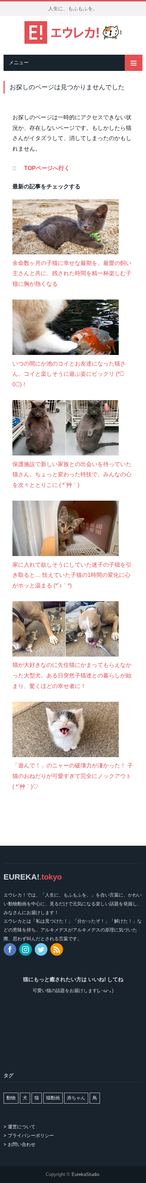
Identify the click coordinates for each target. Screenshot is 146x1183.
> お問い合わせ (19, 1144)
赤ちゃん (76, 1097)
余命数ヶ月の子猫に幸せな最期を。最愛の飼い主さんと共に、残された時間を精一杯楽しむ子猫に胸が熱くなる (71, 273)
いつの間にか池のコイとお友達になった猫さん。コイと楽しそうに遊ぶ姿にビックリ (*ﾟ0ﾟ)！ (69, 374)
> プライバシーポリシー (29, 1135)
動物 (11, 1097)
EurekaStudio (85, 1174)
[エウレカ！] (73, 31)
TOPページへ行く (47, 168)
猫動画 (53, 1097)
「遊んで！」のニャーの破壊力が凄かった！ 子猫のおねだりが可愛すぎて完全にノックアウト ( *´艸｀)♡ (72, 775)
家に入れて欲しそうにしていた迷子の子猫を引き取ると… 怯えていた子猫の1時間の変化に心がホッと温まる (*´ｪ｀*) (71, 575)
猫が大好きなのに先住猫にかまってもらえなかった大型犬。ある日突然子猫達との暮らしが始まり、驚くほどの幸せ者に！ (71, 675)
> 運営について (19, 1126)
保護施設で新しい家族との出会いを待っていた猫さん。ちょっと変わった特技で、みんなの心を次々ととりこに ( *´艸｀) (71, 474)
